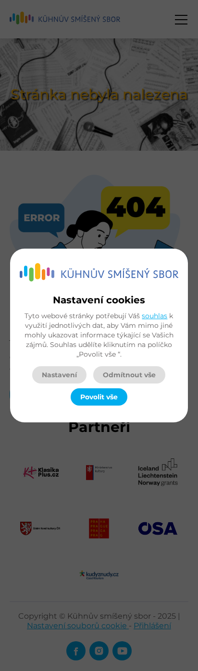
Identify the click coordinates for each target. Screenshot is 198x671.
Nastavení (59, 375)
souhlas (154, 316)
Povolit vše (99, 397)
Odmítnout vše (129, 375)
